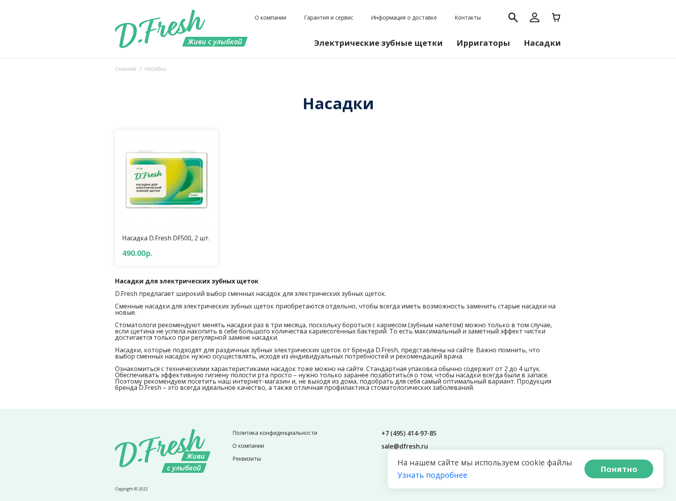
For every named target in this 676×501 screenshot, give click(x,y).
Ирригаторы (483, 43)
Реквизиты (246, 458)
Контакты (468, 17)
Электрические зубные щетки (378, 43)
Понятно (618, 469)
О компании (270, 17)
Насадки (542, 43)
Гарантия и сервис (328, 17)
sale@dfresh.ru (404, 446)
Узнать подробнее (432, 475)
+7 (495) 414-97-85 (409, 433)
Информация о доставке (404, 17)
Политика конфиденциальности (274, 432)
